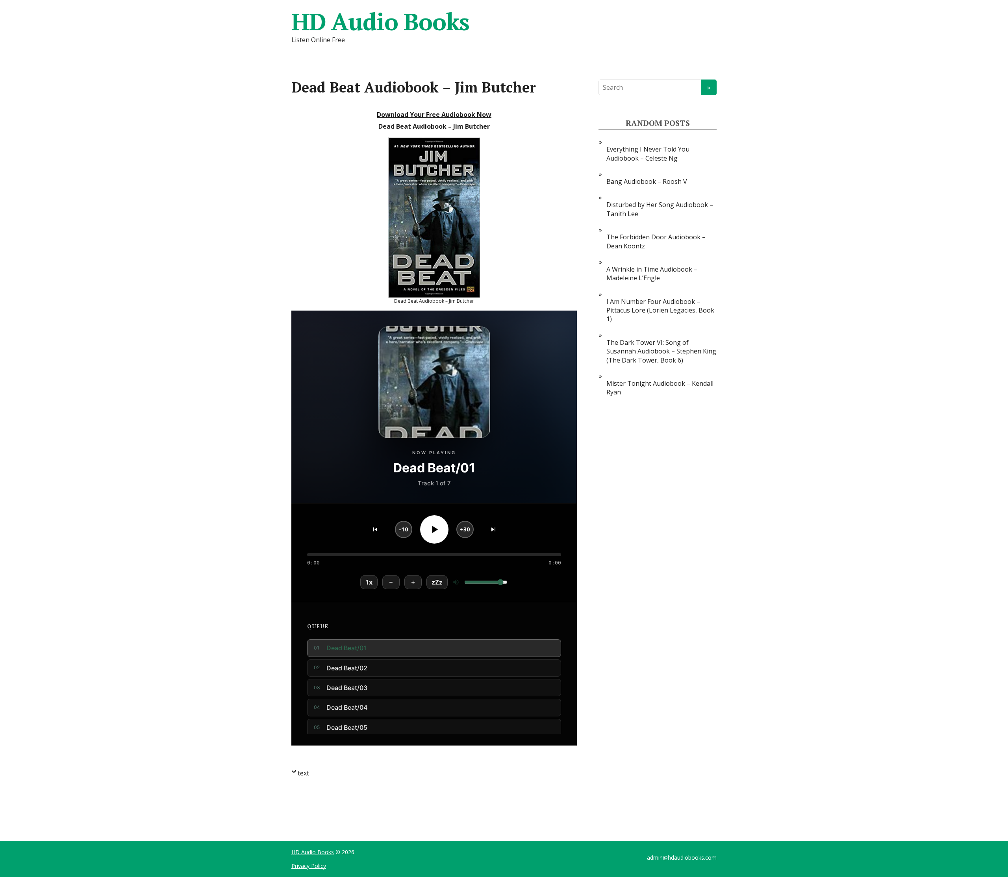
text (303, 773)
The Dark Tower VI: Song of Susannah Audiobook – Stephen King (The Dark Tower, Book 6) (661, 351)
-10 (403, 529)
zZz (437, 582)
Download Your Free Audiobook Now (434, 114)
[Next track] (493, 529)
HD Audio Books (380, 21)
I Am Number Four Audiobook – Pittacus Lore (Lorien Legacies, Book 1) (660, 310)
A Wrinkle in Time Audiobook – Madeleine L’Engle (651, 273)
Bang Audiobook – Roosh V (646, 181)
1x (368, 582)
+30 (465, 529)
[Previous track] (375, 529)
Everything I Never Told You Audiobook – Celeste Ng (647, 153)
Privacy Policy (308, 866)
